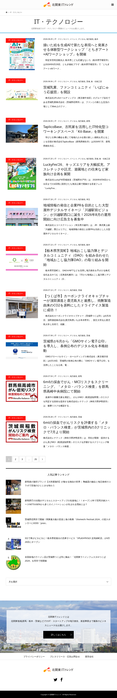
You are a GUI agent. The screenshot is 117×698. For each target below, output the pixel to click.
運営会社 (89, 656)
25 (35, 459)
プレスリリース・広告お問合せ (65, 656)
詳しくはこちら (58, 634)
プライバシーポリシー (34, 656)
